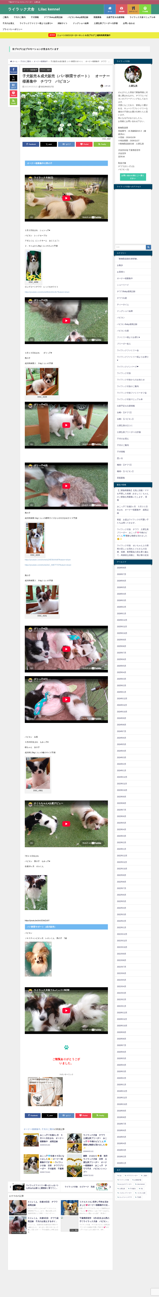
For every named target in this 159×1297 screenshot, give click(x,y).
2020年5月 (121, 1058)
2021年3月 (121, 993)
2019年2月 (121, 1156)
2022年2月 (121, 921)
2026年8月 (121, 568)
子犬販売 (133, 1188)
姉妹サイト (63, 23)
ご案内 (5, 17)
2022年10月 (122, 869)
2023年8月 (121, 803)
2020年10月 (122, 1026)
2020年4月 (121, 1065)
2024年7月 (121, 731)
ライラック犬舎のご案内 (128, 386)
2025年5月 (121, 666)
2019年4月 (121, 1143)
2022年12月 (122, 856)
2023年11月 (122, 784)
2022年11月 (122, 862)
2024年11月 (122, 705)
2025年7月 (121, 653)
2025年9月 (121, 640)
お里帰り (121, 272)
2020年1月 (121, 1084)
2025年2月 (121, 685)
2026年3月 (121, 600)
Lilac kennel (141, 1184)
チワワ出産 (122, 298)
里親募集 (97, 17)
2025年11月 (122, 626)
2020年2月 (121, 1078)
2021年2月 (121, 999)
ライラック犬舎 (124, 373)
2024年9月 (121, 718)
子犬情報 (35, 17)
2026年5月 (121, 587)
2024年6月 (121, 738)
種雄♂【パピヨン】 (125, 471)
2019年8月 (121, 1117)
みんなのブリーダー (125, 1184)
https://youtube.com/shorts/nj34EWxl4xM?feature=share (48, 560)
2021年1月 (121, 1006)
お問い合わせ (129, 23)
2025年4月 (121, 672)
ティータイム (123, 304)
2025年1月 (121, 692)
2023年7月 (121, 810)
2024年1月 (121, 770)
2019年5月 (121, 1137)
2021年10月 (122, 947)
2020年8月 (121, 1039)
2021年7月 (121, 967)
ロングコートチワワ (125, 1197)
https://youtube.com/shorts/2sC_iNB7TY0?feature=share (49, 565)
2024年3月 (121, 757)
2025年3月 (121, 679)
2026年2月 (121, 607)
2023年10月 (122, 790)
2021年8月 (121, 960)
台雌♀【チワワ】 (124, 412)
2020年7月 (121, 1045)
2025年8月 (121, 646)
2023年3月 (121, 836)
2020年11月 (122, 1019)
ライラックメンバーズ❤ (127, 367)
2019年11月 (122, 1098)
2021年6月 (121, 973)
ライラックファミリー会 (128, 350)
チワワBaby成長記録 (53, 17)
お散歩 (120, 265)
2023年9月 (121, 797)
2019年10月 (122, 1104)
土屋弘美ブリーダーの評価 (106, 23)
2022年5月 (121, 901)
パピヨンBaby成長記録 (78, 17)
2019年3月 (121, 1150)
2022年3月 (121, 914)
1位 (120, 1175)
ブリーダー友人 (124, 344)
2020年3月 (121, 1071)
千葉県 (139, 1197)
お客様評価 (137, 1180)
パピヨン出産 (123, 331)
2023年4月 (121, 829)
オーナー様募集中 (30, 70)
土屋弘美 (122, 1188)
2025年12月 (122, 620)
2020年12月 (122, 1013)
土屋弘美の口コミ (125, 425)
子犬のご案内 (20, 17)
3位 (142, 1188)
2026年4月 (121, 594)
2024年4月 (121, 751)
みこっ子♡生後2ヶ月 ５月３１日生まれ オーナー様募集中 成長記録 (133, 509)
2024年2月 (121, 764)
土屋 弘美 (107, 86)
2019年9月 (121, 1111)
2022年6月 (121, 895)
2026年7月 (121, 574)
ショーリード (123, 285)
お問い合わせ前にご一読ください (132, 177)
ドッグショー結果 (81, 23)
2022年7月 (121, 888)
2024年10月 (122, 712)
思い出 (120, 458)
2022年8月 (121, 882)
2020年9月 (121, 1032)
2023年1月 (121, 849)
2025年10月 (122, 633)
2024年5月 (121, 744)
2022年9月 (121, 875)
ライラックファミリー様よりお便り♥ (36, 23)
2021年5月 (121, 980)
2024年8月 (121, 725)
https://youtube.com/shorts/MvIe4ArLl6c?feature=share (47, 292)
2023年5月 (121, 823)
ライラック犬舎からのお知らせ (131, 380)
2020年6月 (121, 1052)
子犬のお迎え (8, 23)
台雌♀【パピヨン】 (125, 419)
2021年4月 (121, 986)
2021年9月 (121, 954)
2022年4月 (121, 908)
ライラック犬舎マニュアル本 (142, 17)
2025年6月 (121, 659)
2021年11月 (122, 941)
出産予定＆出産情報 (115, 17)
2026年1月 (121, 613)
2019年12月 (122, 1091)
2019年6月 (121, 1130)
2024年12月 (122, 698)
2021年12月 (122, 934)
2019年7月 (121, 1124)
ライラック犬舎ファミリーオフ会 (132, 393)
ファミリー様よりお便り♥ (128, 337)
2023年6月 (121, 816)
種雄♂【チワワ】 (124, 465)
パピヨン (121, 317)
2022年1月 (121, 927)
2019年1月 (121, 1163)
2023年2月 (121, 842)
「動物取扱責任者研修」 (128, 259)
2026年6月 (121, 581)
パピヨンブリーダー (125, 1193)
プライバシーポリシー (12, 29)
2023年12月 (122, 777)
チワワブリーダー (132, 1175)
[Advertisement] (87, 1093)
